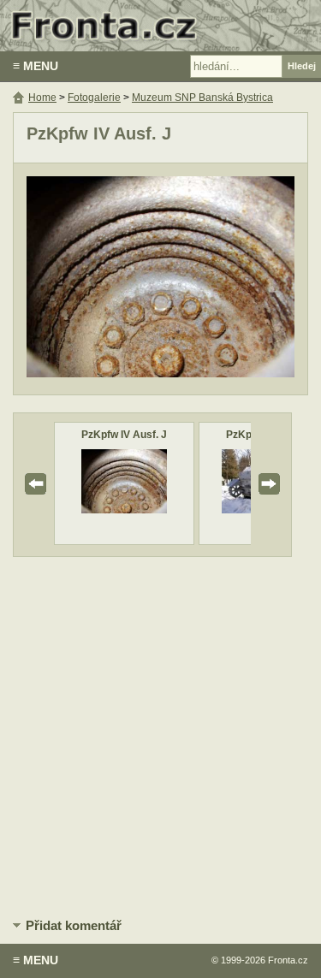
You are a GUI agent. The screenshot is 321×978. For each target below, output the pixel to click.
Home (42, 98)
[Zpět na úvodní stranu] (160, 25)
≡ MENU (35, 66)
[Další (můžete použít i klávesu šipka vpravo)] (230, 278)
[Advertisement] (160, 734)
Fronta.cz (288, 960)
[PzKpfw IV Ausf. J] (124, 509)
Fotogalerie (94, 98)
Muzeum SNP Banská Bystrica (202, 98)
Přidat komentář (74, 925)
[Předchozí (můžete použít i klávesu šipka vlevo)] (91, 278)
